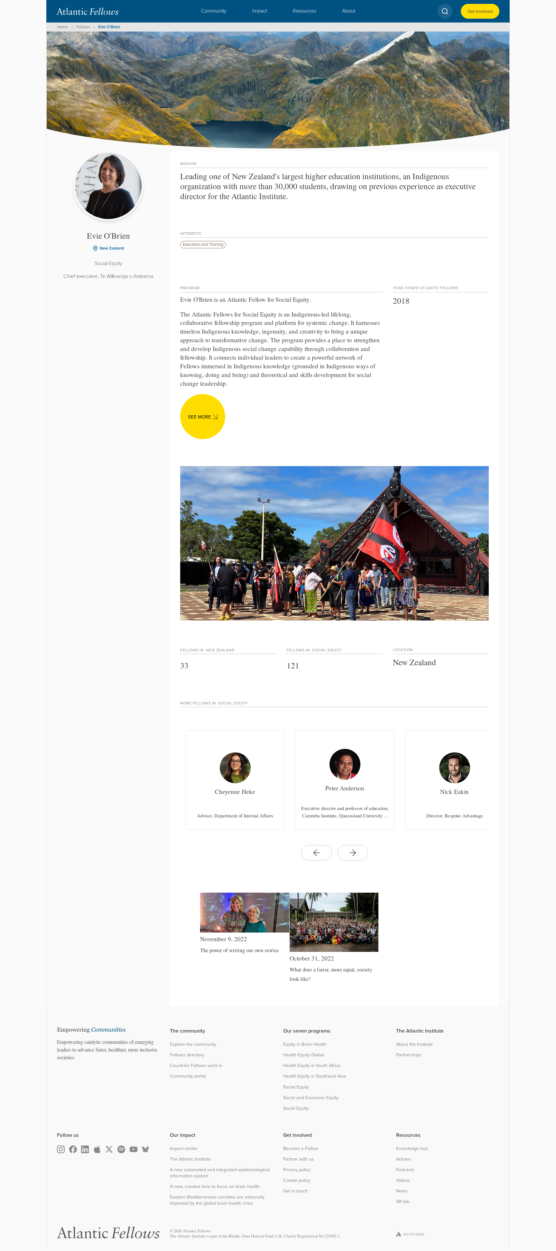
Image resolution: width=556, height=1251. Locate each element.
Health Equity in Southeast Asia (314, 1076)
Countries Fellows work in (196, 1065)
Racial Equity (296, 1087)
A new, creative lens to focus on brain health (215, 1186)
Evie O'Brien (109, 27)
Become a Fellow (300, 1148)
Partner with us (298, 1159)
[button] (213, 11)
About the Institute (414, 1044)
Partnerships (409, 1055)
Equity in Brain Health (305, 1044)
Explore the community (193, 1044)
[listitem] (235, 780)
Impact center (184, 1148)
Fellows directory (187, 1055)
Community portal (188, 1076)
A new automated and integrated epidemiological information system (220, 1173)
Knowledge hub (412, 1148)
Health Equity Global (303, 1055)
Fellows (83, 27)
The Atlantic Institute (190, 1159)
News (402, 1191)
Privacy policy (296, 1170)
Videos (403, 1180)
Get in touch (295, 1191)
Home (62, 27)
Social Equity (296, 1108)
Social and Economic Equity (310, 1098)
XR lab (402, 1202)
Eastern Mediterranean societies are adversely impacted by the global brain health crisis (217, 1200)
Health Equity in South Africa (311, 1065)
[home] (87, 11)
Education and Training (203, 244)
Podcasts (405, 1170)
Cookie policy (296, 1180)
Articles (403, 1159)
